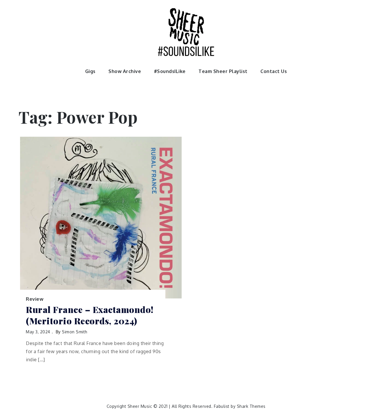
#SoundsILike (170, 71)
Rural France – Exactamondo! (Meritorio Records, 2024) (89, 315)
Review (34, 299)
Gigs (90, 71)
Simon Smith (74, 331)
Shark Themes (251, 406)
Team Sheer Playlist (223, 71)
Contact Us (273, 71)
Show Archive (124, 71)
